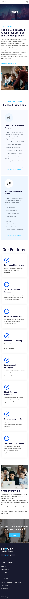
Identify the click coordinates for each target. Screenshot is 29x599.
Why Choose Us (5, 569)
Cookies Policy (5, 585)
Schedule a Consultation (7, 63)
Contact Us (13, 535)
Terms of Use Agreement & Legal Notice (11, 582)
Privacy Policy (4, 588)
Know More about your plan (14, 169)
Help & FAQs (4, 572)
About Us (3, 566)
